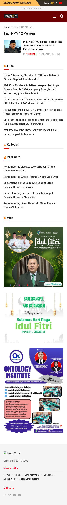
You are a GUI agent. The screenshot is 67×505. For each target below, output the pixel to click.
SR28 (10, 65)
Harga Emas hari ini (29, 479)
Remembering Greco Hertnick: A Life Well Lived (31, 176)
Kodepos (13, 144)
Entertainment (32, 475)
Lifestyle (48, 475)
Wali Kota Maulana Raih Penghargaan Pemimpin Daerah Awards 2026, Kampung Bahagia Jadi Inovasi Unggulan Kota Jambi (32, 89)
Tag (14, 27)
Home (6, 27)
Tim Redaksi (31, 54)
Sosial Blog (9, 479)
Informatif (14, 157)
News (17, 475)
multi (10, 218)
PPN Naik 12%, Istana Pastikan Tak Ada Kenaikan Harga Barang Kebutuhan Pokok (42, 45)
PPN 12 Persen (26, 27)
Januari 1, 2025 (48, 54)
